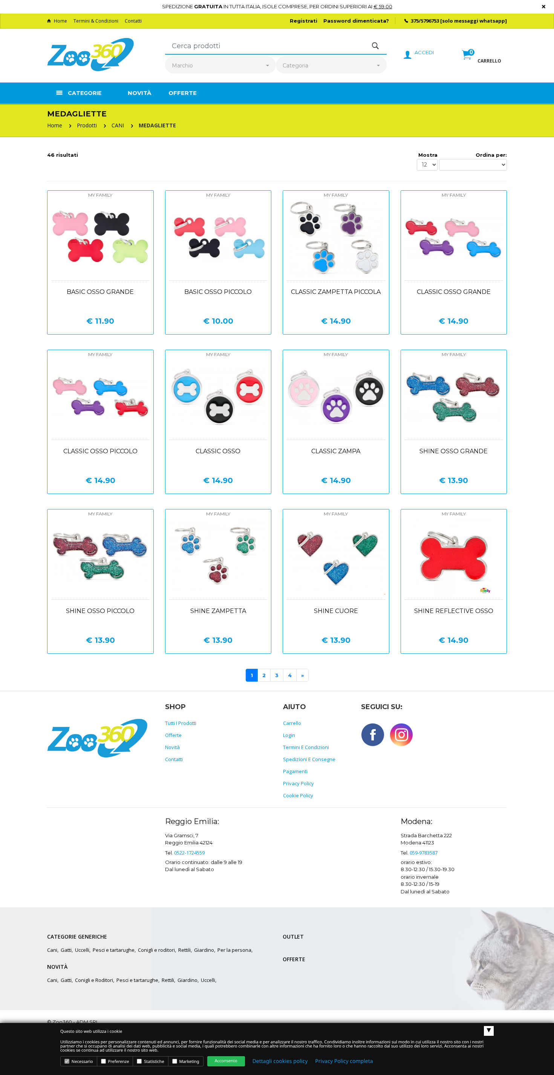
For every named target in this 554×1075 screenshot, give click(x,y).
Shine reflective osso (453, 611)
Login (289, 735)
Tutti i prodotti (180, 723)
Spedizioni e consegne (309, 759)
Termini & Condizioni (95, 21)
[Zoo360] (90, 55)
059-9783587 (424, 852)
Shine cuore (336, 611)
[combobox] (220, 66)
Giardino (204, 950)
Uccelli (82, 950)
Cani (52, 950)
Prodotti (87, 125)
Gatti (66, 950)
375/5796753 (425, 20)
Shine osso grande (453, 451)
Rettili (184, 950)
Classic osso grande (454, 291)
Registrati (303, 21)
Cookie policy (298, 795)
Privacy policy (298, 783)
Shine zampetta (218, 611)
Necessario (81, 1061)
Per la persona (234, 950)
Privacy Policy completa (344, 1061)
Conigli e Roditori (94, 980)
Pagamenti (295, 771)
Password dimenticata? (356, 21)
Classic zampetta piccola (336, 291)
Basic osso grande (100, 291)
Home (60, 21)
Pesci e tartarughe (114, 950)
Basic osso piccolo (218, 291)
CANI (118, 125)
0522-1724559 (189, 852)
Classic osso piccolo (100, 451)
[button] (481, 63)
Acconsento (226, 1061)
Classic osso (218, 451)
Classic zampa (335, 451)
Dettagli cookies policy (280, 1061)
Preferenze (118, 1061)
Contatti (133, 21)
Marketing (188, 1061)
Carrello (292, 723)
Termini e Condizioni (306, 747)
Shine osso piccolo (100, 611)
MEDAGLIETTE (157, 125)
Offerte (182, 92)
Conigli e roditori (156, 950)
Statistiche (153, 1061)
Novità (139, 92)
